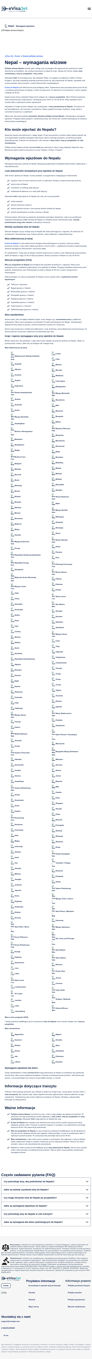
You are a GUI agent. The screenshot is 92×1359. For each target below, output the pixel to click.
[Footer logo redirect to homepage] (11, 1278)
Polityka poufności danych (79, 1285)
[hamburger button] (89, 9)
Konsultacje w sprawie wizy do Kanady (44, 1285)
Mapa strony (34, 1307)
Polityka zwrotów (75, 1293)
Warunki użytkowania (76, 1307)
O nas (6, 1335)
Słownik (32, 1300)
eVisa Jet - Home (12, 56)
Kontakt (32, 1293)
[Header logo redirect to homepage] (14, 8)
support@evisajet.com (10, 1321)
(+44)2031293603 (8, 1328)
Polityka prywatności (76, 1300)
